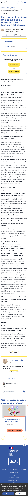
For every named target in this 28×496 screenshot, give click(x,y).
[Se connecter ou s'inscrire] (18, 2)
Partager (16, 352)
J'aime (10, 352)
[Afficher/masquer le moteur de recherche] (21, 2)
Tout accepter (8, 494)
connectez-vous (14, 64)
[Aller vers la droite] (25, 438)
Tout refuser (21, 494)
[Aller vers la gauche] (3, 438)
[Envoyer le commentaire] (24, 391)
